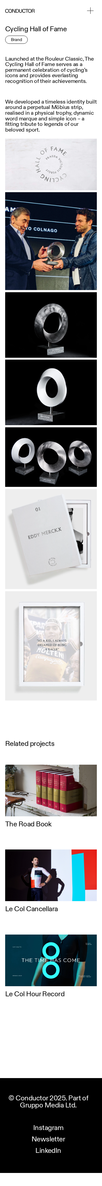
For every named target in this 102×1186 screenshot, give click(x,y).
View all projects (26, 1058)
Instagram (48, 1128)
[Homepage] (20, 10)
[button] (90, 10)
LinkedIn (48, 1150)
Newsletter (48, 1139)
